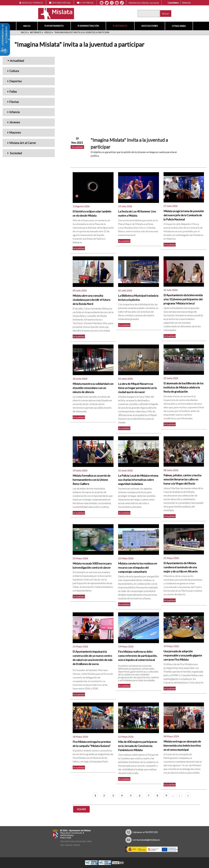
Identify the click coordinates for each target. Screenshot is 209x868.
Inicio (26, 26)
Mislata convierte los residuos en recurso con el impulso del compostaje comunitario (137, 567)
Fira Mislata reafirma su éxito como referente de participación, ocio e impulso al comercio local (137, 655)
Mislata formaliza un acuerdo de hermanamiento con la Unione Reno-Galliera (91, 479)
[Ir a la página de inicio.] (54, 13)
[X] (106, 3)
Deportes (15, 81)
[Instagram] (111, 3)
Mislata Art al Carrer (22, 143)
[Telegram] (117, 3)
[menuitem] (26, 26)
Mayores (15, 132)
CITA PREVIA (86, 2)
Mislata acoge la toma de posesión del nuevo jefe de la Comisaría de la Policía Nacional (184, 215)
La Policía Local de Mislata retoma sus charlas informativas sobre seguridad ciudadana (138, 479)
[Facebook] (101, 3)
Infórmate (121, 25)
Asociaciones (149, 25)
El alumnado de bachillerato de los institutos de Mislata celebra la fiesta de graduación (183, 387)
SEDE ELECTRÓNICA (32, 2)
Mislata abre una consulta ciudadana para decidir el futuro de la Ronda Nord (91, 299)
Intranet (76, 845)
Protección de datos (78, 841)
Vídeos (48, 32)
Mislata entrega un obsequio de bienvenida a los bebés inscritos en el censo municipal (182, 745)
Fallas (13, 91)
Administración (89, 25)
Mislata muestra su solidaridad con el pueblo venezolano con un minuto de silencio (93, 388)
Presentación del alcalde (144, 3)
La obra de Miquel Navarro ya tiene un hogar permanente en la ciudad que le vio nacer (137, 388)
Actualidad (17, 60)
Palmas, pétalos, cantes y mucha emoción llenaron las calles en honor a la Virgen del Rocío (182, 479)
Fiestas (14, 101)
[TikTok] (122, 3)
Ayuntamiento (55, 25)
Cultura (14, 71)
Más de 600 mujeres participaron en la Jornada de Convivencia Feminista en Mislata (137, 746)
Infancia (14, 112)
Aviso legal (64, 841)
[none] (93, 187)
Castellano (173, 2)
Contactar (69, 845)
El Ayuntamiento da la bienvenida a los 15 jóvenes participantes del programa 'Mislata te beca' (183, 299)
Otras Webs (179, 26)
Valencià (186, 2)
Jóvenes (14, 122)
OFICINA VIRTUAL (61, 2)
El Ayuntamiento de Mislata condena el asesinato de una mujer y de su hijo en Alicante (181, 567)
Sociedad (15, 153)
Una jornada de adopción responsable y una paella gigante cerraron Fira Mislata (183, 655)
